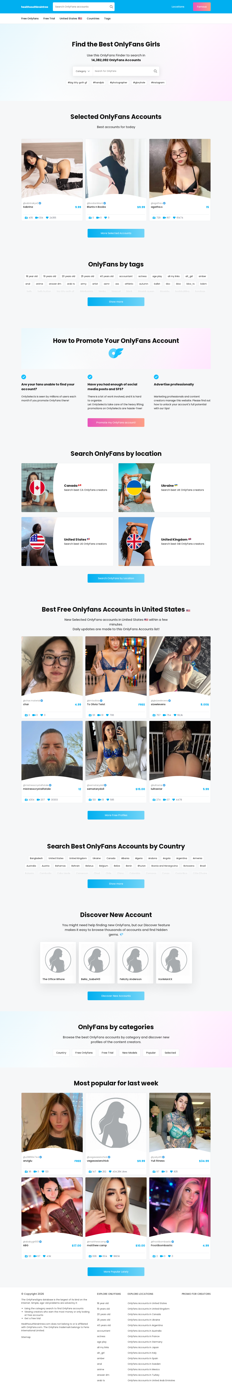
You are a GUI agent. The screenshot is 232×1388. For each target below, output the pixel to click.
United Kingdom (78, 858)
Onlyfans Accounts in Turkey (143, 1375)
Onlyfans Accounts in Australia (144, 1330)
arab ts (71, 283)
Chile (108, 873)
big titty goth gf (65, 291)
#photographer (118, 82)
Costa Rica (181, 873)
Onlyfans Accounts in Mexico (144, 1369)
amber (202, 276)
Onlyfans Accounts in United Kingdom (149, 1308)
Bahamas (60, 865)
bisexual (116, 291)
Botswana (189, 865)
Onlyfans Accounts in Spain (143, 1358)
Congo (166, 873)
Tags (107, 18)
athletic (129, 283)
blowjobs (165, 291)
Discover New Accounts (116, 996)
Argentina (181, 858)
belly (29, 291)
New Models (129, 1053)
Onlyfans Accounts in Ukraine (144, 1319)
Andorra (152, 858)
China (120, 873)
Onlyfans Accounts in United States (147, 1303)
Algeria (139, 858)
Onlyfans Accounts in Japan (143, 1347)
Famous (202, 7)
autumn (143, 283)
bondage (200, 291)
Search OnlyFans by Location (116, 578)
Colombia (134, 873)
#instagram (157, 82)
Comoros (151, 873)
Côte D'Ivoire (200, 873)
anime (39, 283)
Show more (116, 302)
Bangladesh (36, 858)
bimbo (102, 291)
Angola (166, 858)
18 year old (32, 276)
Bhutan (142, 865)
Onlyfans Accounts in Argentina (145, 1325)
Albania (125, 858)
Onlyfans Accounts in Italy (142, 1352)
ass (117, 283)
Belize (117, 865)
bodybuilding (182, 291)
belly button (44, 291)
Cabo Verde (63, 873)
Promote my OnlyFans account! (116, 422)
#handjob (98, 82)
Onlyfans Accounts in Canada (144, 1314)
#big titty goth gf (77, 82)
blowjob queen (146, 291)
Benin (129, 865)
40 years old (106, 276)
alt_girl (189, 276)
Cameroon (82, 873)
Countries (93, 18)
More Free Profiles (116, 815)
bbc (168, 283)
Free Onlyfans (30, 18)
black (129, 291)
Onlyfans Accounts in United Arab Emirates (151, 1380)
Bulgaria (29, 873)
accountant (126, 276)
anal (27, 283)
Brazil (203, 865)
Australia (31, 865)
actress (142, 276)
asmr (107, 283)
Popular (151, 1053)
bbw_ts (191, 283)
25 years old (87, 276)
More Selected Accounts (116, 233)
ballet (157, 283)
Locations (178, 7)
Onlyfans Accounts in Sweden (144, 1363)
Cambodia (45, 873)
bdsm (203, 283)
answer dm (55, 283)
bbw (178, 283)
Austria (45, 865)
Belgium (103, 865)
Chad (97, 873)
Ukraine (97, 858)
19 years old (49, 276)
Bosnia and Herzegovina (165, 865)
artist (95, 283)
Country (61, 1053)
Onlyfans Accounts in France (144, 1336)
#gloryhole (139, 82)
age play (157, 276)
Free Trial (49, 18)
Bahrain (75, 865)
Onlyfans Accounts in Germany (145, 1341)
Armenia (197, 858)
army (83, 283)
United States (68, 18)
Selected (170, 1053)
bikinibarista (86, 291)
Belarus (89, 865)
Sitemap (26, 1337)
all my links (174, 276)
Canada (111, 858)
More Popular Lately (116, 1271)
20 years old (68, 276)
